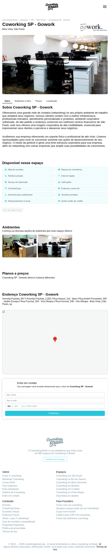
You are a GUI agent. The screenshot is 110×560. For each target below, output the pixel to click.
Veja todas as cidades (67, 496)
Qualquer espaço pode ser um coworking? (77, 508)
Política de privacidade (13, 528)
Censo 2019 (8, 482)
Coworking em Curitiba (67, 489)
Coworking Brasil (9, 20)
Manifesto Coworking (13, 479)
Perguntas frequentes (13, 525)
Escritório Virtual (10, 511)
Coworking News (11, 508)
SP (32, 20)
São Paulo (41, 20)
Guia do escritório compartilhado (18, 521)
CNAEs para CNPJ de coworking (73, 515)
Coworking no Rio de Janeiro (71, 479)
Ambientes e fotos (23, 101)
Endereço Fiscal (10, 515)
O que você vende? (66, 511)
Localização (51, 101)
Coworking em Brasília (67, 486)
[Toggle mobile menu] (105, 6)
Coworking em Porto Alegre (70, 492)
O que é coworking (11, 476)
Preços (39, 101)
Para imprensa (9, 486)
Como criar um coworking (69, 505)
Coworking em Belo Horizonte (71, 482)
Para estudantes (10, 489)
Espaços (24, 20)
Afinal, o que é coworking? (15, 518)
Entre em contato (10, 496)
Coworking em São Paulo (69, 476)
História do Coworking (13, 492)
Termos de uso (9, 531)
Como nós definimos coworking (72, 518)
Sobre (7, 101)
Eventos (6, 505)
